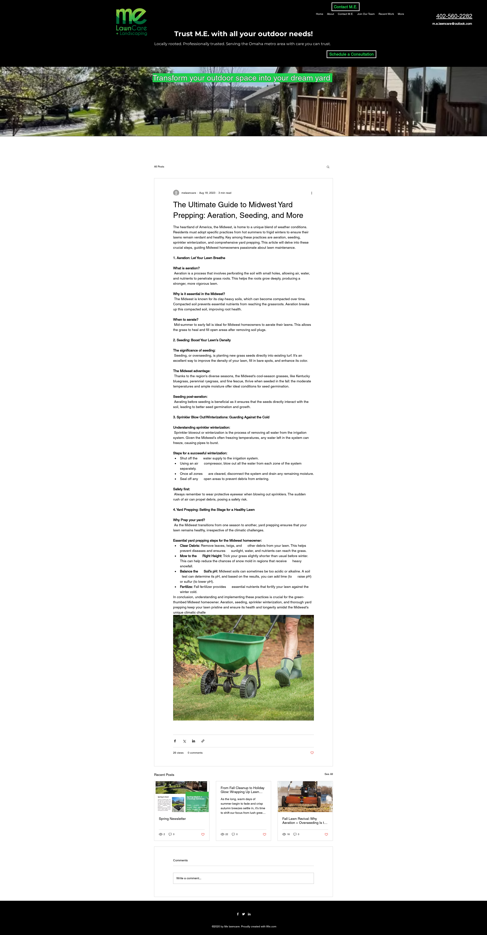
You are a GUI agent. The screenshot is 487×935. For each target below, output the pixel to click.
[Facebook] (238, 914)
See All (329, 774)
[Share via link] (203, 741)
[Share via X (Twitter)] (184, 741)
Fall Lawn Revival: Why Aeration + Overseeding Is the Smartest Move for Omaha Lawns (305, 821)
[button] (328, 166)
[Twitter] (243, 914)
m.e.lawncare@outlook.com (452, 24)
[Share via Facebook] (175, 741)
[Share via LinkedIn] (193, 741)
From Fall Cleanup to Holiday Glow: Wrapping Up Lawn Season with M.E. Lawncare (242, 790)
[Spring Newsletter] (181, 796)
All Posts (159, 166)
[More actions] (311, 193)
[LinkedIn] (249, 914)
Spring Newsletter (172, 819)
